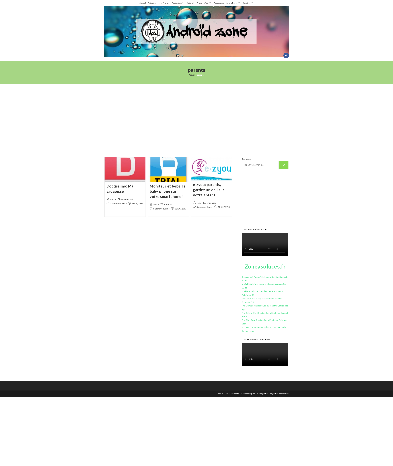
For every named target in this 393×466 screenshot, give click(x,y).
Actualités (152, 3)
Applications (177, 3)
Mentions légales (248, 394)
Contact (220, 394)
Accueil (143, 3)
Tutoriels (191, 3)
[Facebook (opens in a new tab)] (286, 55)
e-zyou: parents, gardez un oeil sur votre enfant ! (208, 189)
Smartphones (231, 3)
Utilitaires (211, 203)
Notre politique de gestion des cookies (273, 394)
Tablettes (246, 3)
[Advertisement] (196, 117)
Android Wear (202, 3)
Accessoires (219, 3)
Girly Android (127, 199)
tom (112, 199)
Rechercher (247, 159)
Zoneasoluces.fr (232, 394)
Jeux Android (164, 3)
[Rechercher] (283, 165)
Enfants (168, 204)
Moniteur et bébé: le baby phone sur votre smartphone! (167, 191)
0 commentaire (117, 203)
